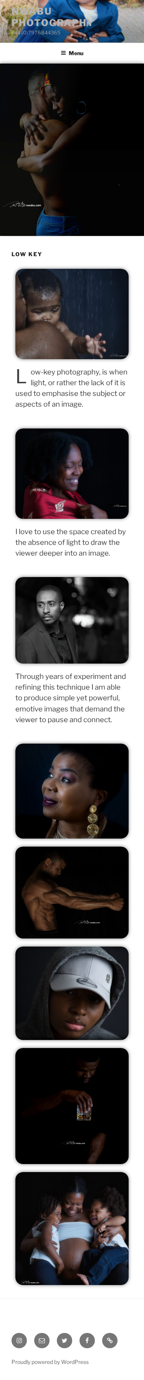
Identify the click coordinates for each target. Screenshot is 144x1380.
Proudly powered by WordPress (50, 1362)
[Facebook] (87, 1340)
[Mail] (42, 1340)
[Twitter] (64, 1340)
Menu (76, 53)
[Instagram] (19, 1340)
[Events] (110, 1340)
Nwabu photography (53, 17)
